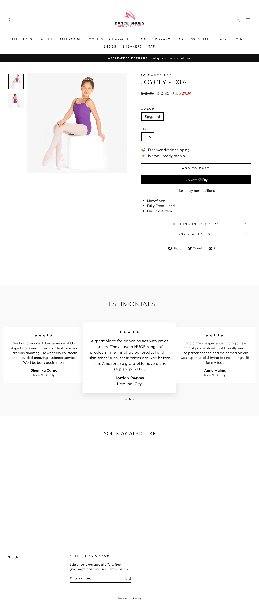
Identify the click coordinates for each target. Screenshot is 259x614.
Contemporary (154, 39)
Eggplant (152, 116)
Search (13, 557)
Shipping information (196, 224)
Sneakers (132, 46)
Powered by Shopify (129, 598)
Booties (94, 39)
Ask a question (195, 234)
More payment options (196, 190)
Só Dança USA (156, 75)
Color (148, 108)
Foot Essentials (194, 39)
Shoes (110, 46)
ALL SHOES (21, 39)
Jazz (222, 39)
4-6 (148, 136)
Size (145, 129)
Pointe (240, 39)
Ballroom (69, 39)
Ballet (45, 39)
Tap (151, 46)
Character (120, 39)
